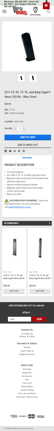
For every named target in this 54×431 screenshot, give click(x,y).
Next (49, 46)
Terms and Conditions (27, 393)
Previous (4, 46)
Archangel (27, 369)
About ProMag (27, 387)
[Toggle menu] (4, 11)
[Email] (10, 151)
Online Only (27, 383)
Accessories (27, 376)
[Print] (15, 151)
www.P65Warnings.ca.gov (19, 207)
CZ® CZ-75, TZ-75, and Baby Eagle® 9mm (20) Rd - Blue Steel (13, 278)
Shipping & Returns (27, 354)
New (27, 380)
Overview (27, 157)
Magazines (27, 373)
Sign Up (30, 351)
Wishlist (27, 347)
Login (22, 351)
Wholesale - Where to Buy (27, 397)
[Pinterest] (23, 151)
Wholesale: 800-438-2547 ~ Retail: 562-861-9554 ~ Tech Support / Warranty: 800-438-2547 (21, 4)
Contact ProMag (27, 390)
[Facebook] (5, 151)
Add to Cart (14, 291)
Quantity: (8, 128)
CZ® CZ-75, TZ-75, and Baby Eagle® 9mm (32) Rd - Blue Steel (39, 278)
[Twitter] (19, 151)
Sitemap (30, 428)
